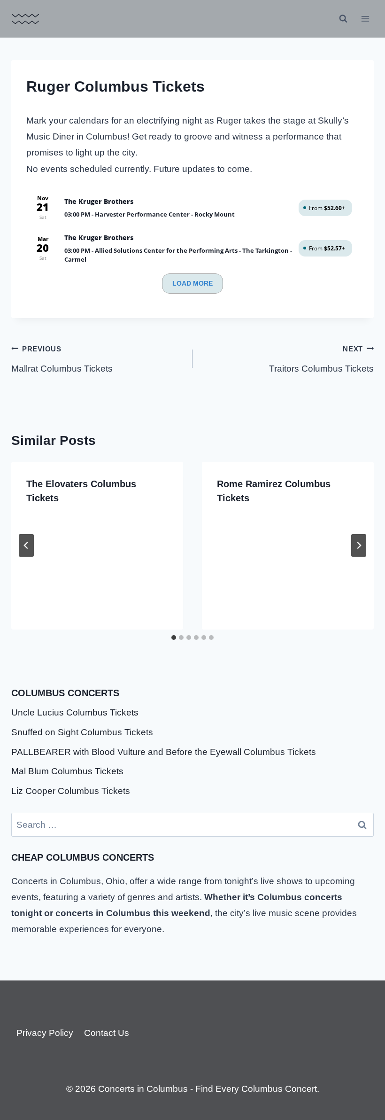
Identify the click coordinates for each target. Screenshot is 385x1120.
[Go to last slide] (26, 545)
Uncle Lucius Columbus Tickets (75, 712)
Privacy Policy (44, 1033)
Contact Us (106, 1033)
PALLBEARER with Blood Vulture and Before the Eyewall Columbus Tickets (163, 752)
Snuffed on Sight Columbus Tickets (82, 732)
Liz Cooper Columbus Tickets (70, 791)
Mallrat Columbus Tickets (62, 359)
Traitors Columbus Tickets (321, 359)
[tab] (173, 637)
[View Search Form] (343, 18)
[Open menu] (365, 18)
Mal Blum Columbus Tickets (67, 771)
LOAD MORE (192, 283)
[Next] (358, 545)
